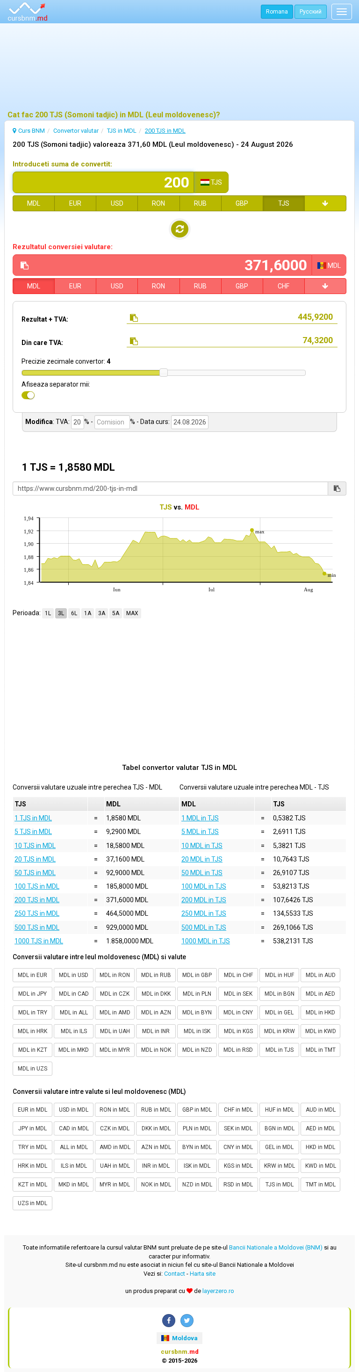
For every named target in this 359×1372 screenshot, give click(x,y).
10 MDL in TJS (202, 845)
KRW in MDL (279, 1166)
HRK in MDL (32, 1166)
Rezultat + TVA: (45, 319)
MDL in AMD (115, 1012)
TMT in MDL (321, 1184)
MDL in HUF (279, 975)
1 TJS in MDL (33, 818)
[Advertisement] (179, 68)
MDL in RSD (238, 1050)
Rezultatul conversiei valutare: (63, 247)
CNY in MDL (238, 1147)
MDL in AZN (156, 1012)
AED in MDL (320, 1128)
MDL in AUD (321, 975)
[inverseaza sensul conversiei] (180, 229)
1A (87, 613)
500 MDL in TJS (203, 927)
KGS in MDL (238, 1166)
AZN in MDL (156, 1147)
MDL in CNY (238, 1012)
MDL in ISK (197, 1031)
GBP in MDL (197, 1109)
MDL (33, 203)
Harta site (202, 1273)
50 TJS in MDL (35, 872)
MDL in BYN (197, 1012)
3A (101, 613)
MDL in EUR (32, 975)
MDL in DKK (156, 994)
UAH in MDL (115, 1166)
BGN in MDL (279, 1128)
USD (117, 203)
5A (115, 613)
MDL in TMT (321, 1050)
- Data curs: (153, 421)
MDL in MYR (115, 1050)
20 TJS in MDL (35, 859)
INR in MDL (156, 1166)
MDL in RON (115, 975)
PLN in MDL (197, 1128)
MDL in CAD (74, 994)
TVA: (63, 421)
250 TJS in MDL (36, 913)
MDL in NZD (197, 1050)
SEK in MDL (238, 1128)
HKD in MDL (320, 1147)
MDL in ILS (74, 1031)
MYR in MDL (115, 1184)
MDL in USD (73, 975)
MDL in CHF (238, 975)
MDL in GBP (197, 975)
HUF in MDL (279, 1109)
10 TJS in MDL (35, 845)
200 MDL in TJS (203, 900)
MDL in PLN (197, 994)
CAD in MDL (74, 1128)
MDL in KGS (238, 1031)
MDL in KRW (279, 1031)
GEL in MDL (279, 1147)
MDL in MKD (73, 1050)
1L (48, 613)
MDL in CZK (114, 994)
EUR (75, 203)
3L (61, 613)
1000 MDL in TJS (205, 941)
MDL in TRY (32, 1012)
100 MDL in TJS (203, 886)
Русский (311, 11)
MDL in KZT (32, 1050)
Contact (174, 1273)
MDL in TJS (280, 1050)
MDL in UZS (32, 1068)
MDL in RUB (156, 975)
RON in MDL (115, 1109)
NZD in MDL (197, 1184)
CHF (283, 286)
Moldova (184, 1338)
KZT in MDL (32, 1184)
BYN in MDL (197, 1147)
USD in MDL (73, 1109)
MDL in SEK (238, 994)
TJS (283, 203)
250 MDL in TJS (203, 913)
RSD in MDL (238, 1184)
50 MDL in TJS (202, 872)
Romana (277, 11)
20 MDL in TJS (202, 859)
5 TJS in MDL (33, 831)
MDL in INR (156, 1031)
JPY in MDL (32, 1128)
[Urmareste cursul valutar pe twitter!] (187, 1320)
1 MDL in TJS (200, 818)
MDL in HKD (320, 1012)
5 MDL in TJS (200, 831)
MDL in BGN (279, 994)
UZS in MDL (32, 1203)
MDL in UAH (115, 1031)
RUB (200, 203)
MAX (132, 613)
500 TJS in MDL (36, 927)
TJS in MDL (280, 1184)
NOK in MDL (156, 1184)
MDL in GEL (279, 1012)
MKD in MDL (73, 1184)
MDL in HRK (32, 1031)
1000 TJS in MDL (38, 941)
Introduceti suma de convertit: (62, 164)
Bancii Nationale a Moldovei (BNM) (276, 1247)
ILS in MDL (74, 1166)
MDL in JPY (32, 994)
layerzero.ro (218, 1290)
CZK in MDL (114, 1128)
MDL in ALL (74, 1012)
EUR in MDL (32, 1109)
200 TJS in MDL (36, 900)
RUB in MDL (156, 1109)
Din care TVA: (42, 342)
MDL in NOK (156, 1050)
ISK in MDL (197, 1166)
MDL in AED (320, 994)
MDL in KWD (320, 1031)
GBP (242, 203)
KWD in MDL (320, 1166)
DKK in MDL (156, 1128)
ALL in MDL (74, 1147)
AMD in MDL (115, 1147)
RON (158, 203)
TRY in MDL (32, 1147)
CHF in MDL (238, 1109)
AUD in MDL (321, 1109)
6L (74, 613)
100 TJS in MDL (36, 886)
